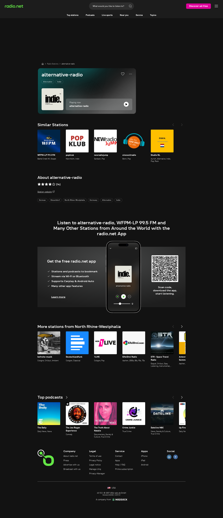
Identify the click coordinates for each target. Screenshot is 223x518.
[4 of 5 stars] (50, 184)
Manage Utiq (95, 469)
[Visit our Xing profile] (175, 456)
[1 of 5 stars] (39, 184)
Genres (139, 15)
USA (113, 488)
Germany (93, 200)
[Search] (130, 6)
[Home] (42, 64)
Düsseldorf (55, 200)
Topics (153, 15)
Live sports (107, 15)
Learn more (58, 297)
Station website (44, 192)
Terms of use (95, 456)
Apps (117, 460)
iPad (143, 460)
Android (144, 465)
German (42, 200)
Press (66, 460)
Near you (124, 15)
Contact (118, 456)
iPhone (144, 456)
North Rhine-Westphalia (75, 200)
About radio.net (70, 456)
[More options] (130, 74)
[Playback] (126, 104)
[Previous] (173, 123)
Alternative (47, 82)
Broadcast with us (71, 469)
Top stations (72, 15)
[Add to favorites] (122, 73)
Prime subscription (124, 469)
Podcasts (90, 15)
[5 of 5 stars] (54, 184)
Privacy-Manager (97, 474)
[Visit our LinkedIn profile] (169, 456)
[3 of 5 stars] (46, 184)
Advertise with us (71, 465)
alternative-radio (79, 106)
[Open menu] (216, 6)
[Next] (182, 123)
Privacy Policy (95, 460)
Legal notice (95, 465)
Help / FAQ (120, 465)
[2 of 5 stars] (43, 184)
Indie (59, 82)
